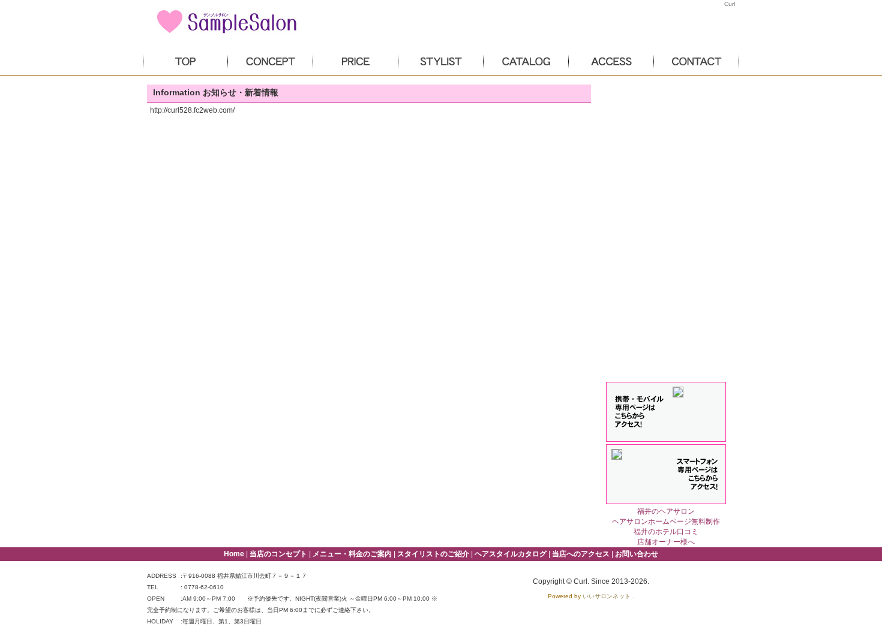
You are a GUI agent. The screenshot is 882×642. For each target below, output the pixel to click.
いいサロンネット (607, 596)
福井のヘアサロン (666, 511)
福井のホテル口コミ (666, 532)
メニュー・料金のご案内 (352, 554)
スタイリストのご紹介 (433, 554)
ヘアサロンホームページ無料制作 (666, 521)
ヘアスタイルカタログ (511, 554)
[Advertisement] (666, 156)
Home (234, 554)
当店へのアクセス (581, 554)
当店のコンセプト (278, 554)
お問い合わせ (636, 554)
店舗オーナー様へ (666, 542)
